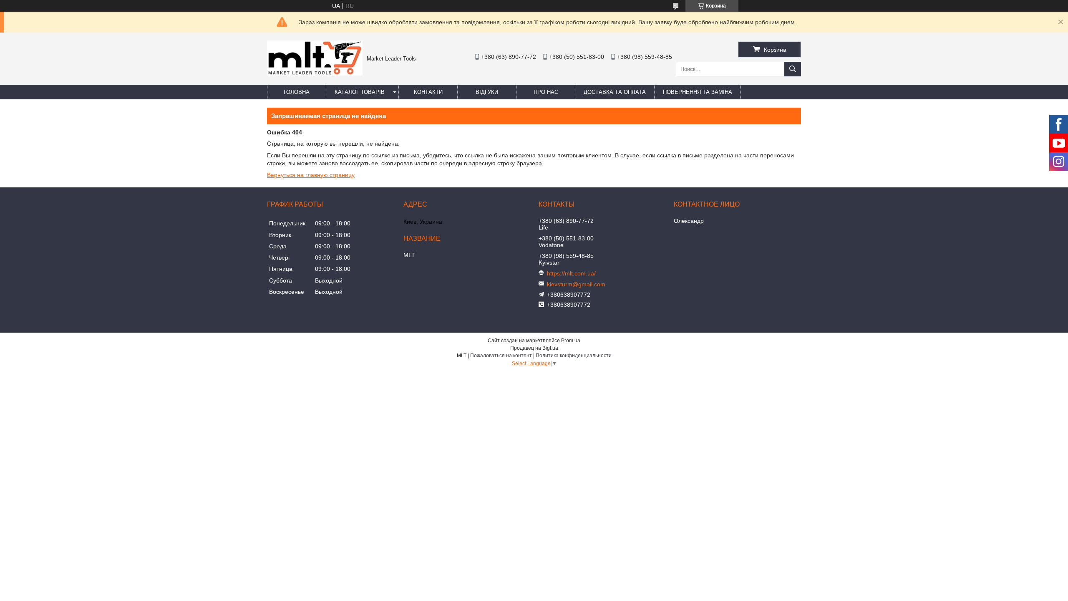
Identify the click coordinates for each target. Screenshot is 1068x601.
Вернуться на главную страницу (311, 175)
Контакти (428, 92)
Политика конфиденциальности (574, 356)
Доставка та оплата (615, 92)
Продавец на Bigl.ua (534, 348)
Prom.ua (570, 340)
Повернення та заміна (697, 92)
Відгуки (487, 92)
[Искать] (792, 69)
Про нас (546, 92)
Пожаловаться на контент (501, 356)
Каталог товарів (360, 92)
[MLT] (315, 73)
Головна (297, 92)
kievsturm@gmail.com (576, 284)
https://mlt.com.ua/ (571, 273)
